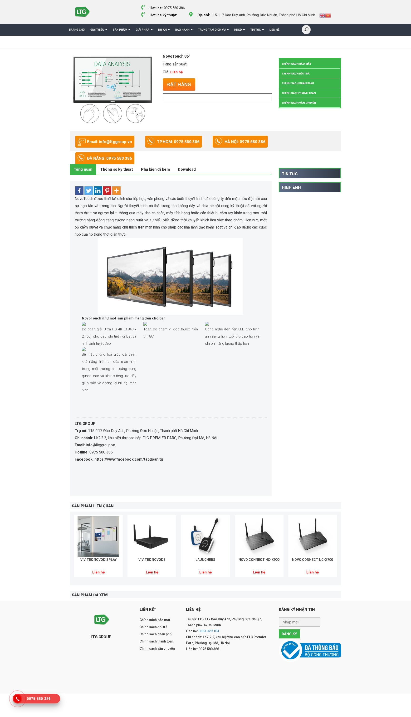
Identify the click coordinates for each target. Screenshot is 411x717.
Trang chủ (77, 29)
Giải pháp (143, 29)
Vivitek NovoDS (152, 560)
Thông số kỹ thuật (116, 169)
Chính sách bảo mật (296, 63)
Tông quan (83, 169)
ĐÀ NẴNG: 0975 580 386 (109, 158)
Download (187, 169)
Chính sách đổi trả (296, 73)
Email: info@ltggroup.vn (109, 141)
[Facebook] (79, 190)
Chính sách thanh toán (299, 93)
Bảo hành (182, 29)
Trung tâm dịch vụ (212, 29)
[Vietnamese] (328, 15)
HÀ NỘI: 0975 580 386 (245, 141)
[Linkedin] (98, 190)
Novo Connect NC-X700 (312, 560)
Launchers (205, 560)
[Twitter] (88, 190)
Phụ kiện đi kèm (155, 169)
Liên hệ (274, 29)
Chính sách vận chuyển (299, 103)
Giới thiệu (97, 29)
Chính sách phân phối (298, 83)
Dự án (162, 29)
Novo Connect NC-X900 (259, 560)
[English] (322, 15)
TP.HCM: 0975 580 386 (178, 141)
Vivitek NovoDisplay (98, 560)
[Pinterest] (107, 190)
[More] (116, 190)
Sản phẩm (120, 29)
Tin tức (255, 29)
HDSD (238, 29)
